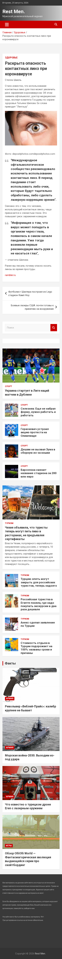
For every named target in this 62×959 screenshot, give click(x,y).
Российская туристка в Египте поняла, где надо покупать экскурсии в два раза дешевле (38, 604)
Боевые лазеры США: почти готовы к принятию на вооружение (32, 307)
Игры (9, 845)
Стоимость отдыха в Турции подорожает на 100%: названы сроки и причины (36, 648)
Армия (9, 698)
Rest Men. (13, 11)
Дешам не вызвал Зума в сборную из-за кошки (38, 451)
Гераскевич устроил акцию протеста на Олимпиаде (35, 432)
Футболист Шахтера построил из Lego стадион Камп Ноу (30, 293)
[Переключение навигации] (6, 24)
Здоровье (11, 57)
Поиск (53, 327)
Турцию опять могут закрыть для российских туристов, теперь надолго (39, 582)
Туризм (9, 523)
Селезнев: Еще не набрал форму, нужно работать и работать (38, 412)
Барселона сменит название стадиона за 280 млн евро (39, 473)
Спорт (8, 386)
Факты (10, 663)
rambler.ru (10, 275)
